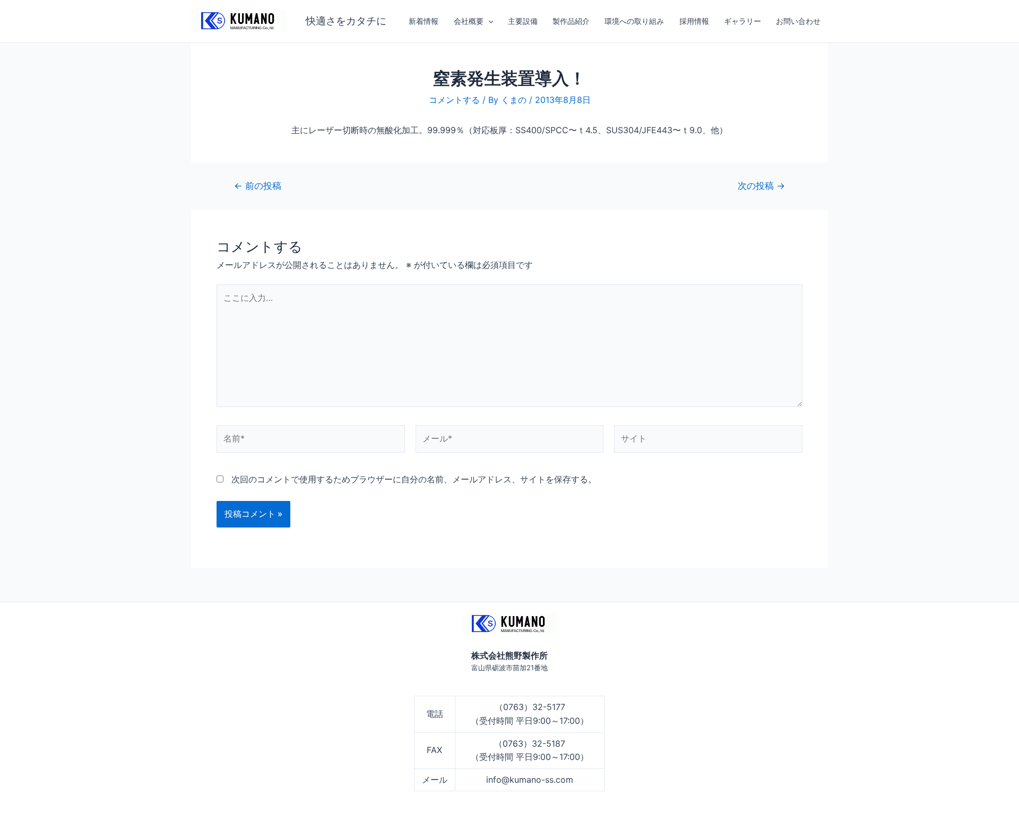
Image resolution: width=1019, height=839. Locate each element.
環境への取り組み (634, 20)
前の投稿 (257, 185)
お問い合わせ (798, 20)
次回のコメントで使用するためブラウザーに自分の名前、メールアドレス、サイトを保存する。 (414, 479)
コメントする (454, 99)
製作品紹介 (571, 20)
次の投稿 (761, 185)
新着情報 (423, 20)
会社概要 (468, 20)
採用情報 (694, 20)
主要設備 (523, 20)
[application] (488, 21)
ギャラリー (742, 20)
